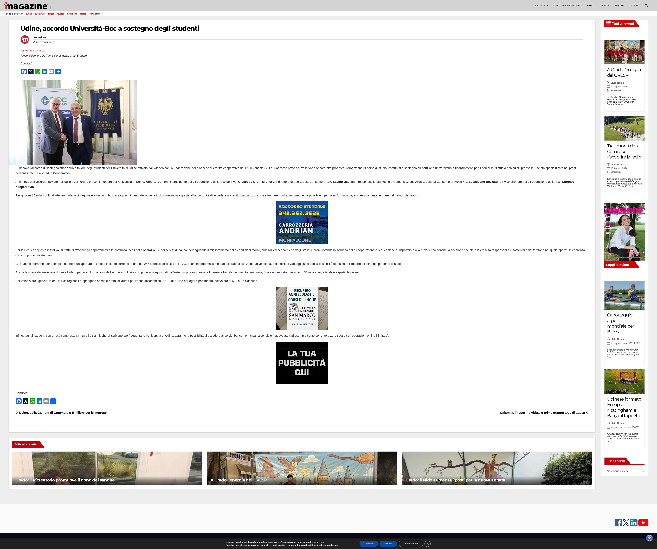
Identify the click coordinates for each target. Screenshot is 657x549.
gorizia (83, 14)
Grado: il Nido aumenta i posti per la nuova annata (455, 480)
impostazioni (331, 545)
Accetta (369, 543)
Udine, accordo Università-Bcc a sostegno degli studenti (110, 28)
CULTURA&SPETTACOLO (567, 5)
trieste (51, 14)
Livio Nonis (617, 83)
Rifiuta (388, 543)
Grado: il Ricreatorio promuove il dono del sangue (65, 480)
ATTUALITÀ (541, 5)
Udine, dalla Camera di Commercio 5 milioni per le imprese (62, 412)
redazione (40, 37)
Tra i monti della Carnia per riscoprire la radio (624, 151)
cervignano (94, 14)
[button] (646, 5)
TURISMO (620, 5)
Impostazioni (411, 543)
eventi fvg (39, 14)
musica (60, 14)
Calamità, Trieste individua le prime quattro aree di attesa (543, 412)
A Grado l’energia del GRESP (238, 480)
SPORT (590, 5)
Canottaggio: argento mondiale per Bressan (620, 323)
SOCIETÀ (604, 5)
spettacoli (72, 14)
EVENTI (635, 5)
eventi (29, 14)
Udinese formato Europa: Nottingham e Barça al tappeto (624, 407)
